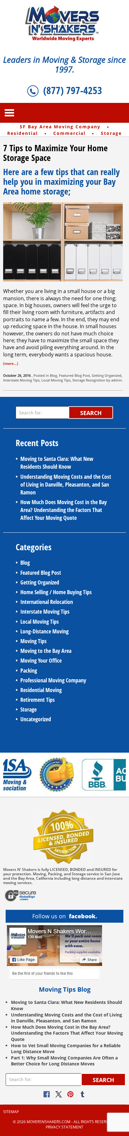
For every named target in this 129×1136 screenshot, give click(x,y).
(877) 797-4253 (72, 90)
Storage (78, 380)
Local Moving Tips (55, 380)
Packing (28, 670)
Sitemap (11, 1111)
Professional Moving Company (53, 680)
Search (91, 413)
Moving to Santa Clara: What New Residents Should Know (56, 462)
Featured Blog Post (74, 375)
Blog (53, 375)
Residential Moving (41, 690)
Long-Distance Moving (44, 631)
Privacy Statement (64, 1127)
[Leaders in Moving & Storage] (64, 23)
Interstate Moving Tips (21, 380)
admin (116, 380)
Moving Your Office (41, 660)
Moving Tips (33, 641)
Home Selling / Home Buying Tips (56, 592)
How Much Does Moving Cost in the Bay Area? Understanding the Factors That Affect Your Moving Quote (63, 509)
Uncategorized (35, 719)
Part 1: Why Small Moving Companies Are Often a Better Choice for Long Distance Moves (64, 1061)
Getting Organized (106, 375)
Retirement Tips (37, 699)
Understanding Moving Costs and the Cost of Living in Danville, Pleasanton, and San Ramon (65, 484)
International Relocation (46, 601)
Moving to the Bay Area (45, 650)
